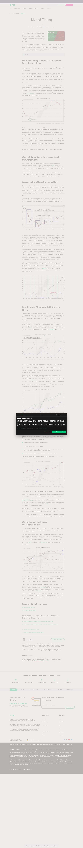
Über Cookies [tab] (58, 414)
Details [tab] (41, 414)
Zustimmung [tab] (24, 414)
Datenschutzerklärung (43, 428)
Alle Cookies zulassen (58, 431)
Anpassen (46, 431)
